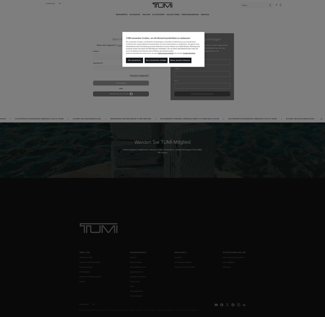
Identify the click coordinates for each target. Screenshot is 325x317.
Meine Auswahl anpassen (180, 60)
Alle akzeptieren (134, 60)
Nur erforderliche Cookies (156, 60)
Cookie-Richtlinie (189, 53)
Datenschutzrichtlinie (165, 53)
